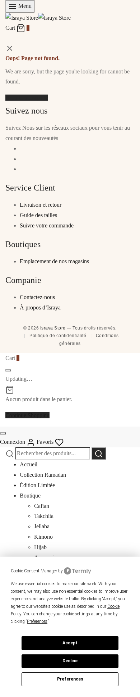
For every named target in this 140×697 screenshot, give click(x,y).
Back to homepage (26, 98)
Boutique (30, 495)
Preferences (70, 679)
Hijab (40, 547)
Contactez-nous (37, 297)
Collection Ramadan (43, 475)
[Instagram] (22, 159)
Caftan (41, 506)
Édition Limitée (37, 485)
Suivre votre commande (47, 225)
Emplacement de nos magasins (54, 261)
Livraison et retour (40, 205)
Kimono (43, 537)
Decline (70, 660)
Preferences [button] (37, 621)
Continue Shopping (27, 415)
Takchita (43, 516)
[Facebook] (22, 148)
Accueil (28, 464)
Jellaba (42, 526)
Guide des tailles (38, 215)
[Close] (8, 370)
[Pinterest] (22, 169)
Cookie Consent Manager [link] (34, 570)
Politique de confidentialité (57, 335)
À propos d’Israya (40, 307)
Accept (70, 642)
